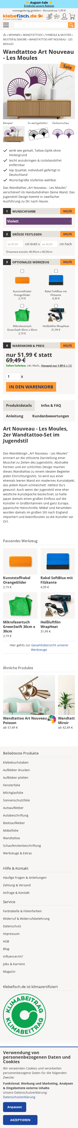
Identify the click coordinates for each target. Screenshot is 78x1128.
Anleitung (14, 416)
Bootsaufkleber (14, 823)
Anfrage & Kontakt (16, 893)
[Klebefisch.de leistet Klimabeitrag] (39, 1015)
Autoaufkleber (13, 808)
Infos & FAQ (51, 405)
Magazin (9, 971)
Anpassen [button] (14, 1107)
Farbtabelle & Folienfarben (22, 911)
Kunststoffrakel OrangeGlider (16, 580)
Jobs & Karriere (14, 964)
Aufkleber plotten (15, 777)
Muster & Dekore (15, 39)
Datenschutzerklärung (19, 1097)
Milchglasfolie (13, 793)
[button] (14, 134)
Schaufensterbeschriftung (22, 846)
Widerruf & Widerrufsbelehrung (26, 919)
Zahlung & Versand (17, 885)
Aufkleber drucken (16, 770)
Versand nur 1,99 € (56, 365)
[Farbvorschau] (63, 134)
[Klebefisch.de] (23, 17)
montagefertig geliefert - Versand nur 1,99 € (39, 10)
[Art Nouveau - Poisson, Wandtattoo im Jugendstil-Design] (29, 695)
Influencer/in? (13, 956)
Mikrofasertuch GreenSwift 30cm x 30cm (19, 627)
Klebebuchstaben (16, 762)
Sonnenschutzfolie (16, 800)
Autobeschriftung (15, 815)
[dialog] (39, 1087)
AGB (6, 941)
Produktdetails (19, 405)
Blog (6, 949)
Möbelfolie (10, 830)
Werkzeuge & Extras (17, 853)
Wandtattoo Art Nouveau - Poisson (26, 720)
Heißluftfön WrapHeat (51, 624)
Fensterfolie (11, 785)
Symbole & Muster (58, 35)
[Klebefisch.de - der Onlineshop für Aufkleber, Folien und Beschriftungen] (4, 35)
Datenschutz (12, 926)
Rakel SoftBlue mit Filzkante (57, 580)
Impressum (11, 934)
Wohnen (14, 35)
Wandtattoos (33, 35)
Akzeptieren (20, 1120)
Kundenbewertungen (50, 416)
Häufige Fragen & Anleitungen (25, 877)
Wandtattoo (11, 838)
